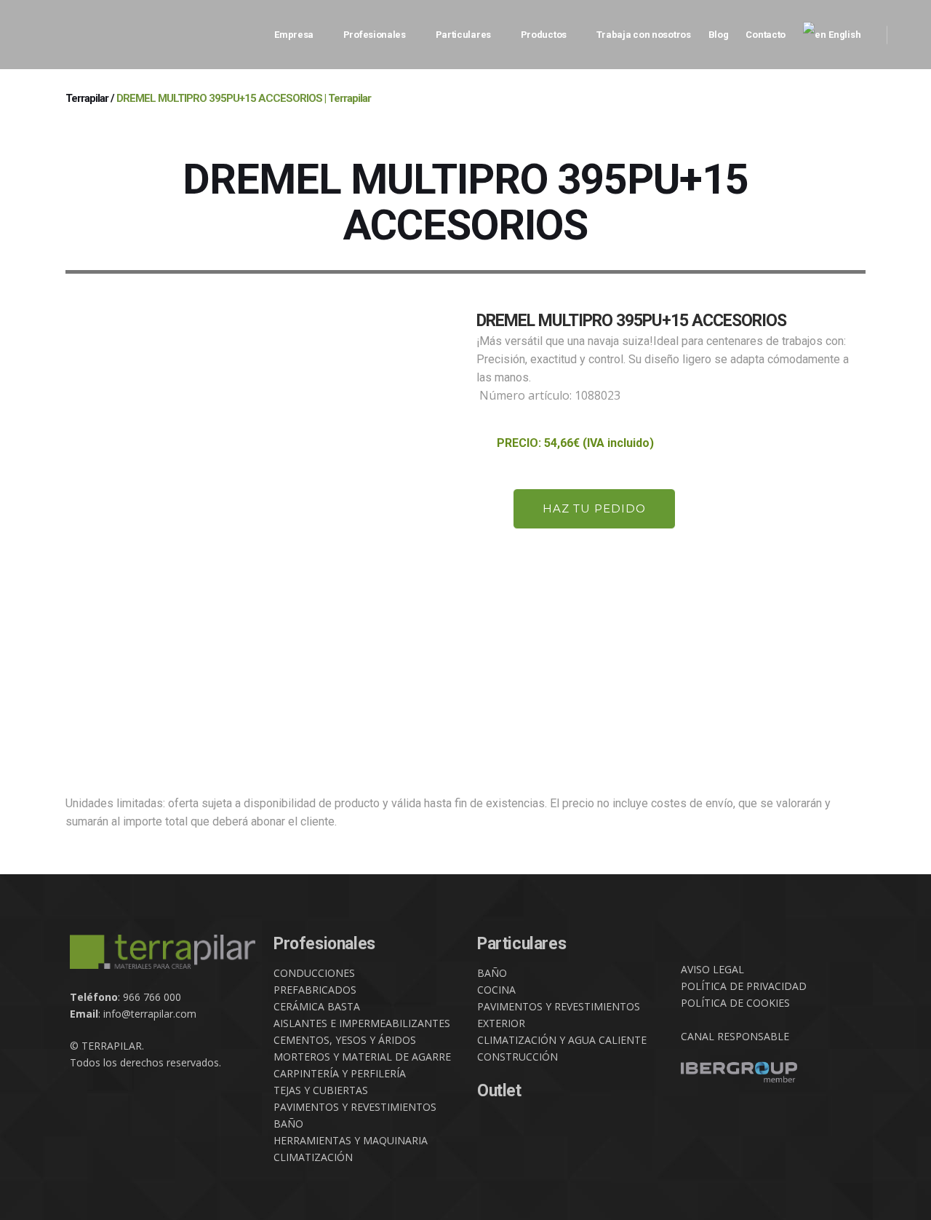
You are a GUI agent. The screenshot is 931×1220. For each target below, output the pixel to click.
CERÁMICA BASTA (316, 1006)
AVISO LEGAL (712, 969)
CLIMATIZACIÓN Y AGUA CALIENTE (562, 1040)
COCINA (496, 990)
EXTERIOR (501, 1023)
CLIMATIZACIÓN (313, 1157)
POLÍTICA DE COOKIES (735, 1003)
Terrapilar (86, 98)
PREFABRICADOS (314, 990)
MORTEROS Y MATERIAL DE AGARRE (362, 1056)
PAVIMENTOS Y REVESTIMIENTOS (354, 1107)
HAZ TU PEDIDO (594, 508)
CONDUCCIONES (314, 973)
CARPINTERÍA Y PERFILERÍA (339, 1073)
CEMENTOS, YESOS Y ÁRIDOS (344, 1040)
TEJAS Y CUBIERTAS (320, 1090)
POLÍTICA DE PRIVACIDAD (744, 986)
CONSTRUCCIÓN (517, 1056)
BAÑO (288, 1123)
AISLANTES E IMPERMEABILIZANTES (361, 1023)
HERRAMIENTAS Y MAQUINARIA (350, 1140)
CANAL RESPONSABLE (735, 1036)
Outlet (499, 1091)
